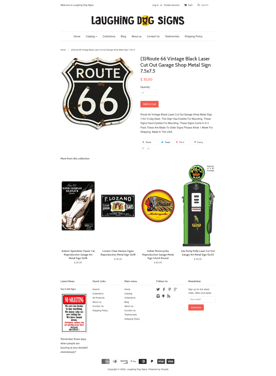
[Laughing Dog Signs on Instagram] (158, 296)
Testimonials (172, 36)
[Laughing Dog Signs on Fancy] (163, 296)
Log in (155, 5)
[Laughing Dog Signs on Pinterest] (169, 289)
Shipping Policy (194, 36)
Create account (171, 5)
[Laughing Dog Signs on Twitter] (158, 289)
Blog (123, 36)
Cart (190, 5)
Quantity (145, 87)
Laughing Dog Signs (137, 369)
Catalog (90, 36)
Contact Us (153, 36)
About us (136, 36)
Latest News (67, 281)
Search (96, 289)
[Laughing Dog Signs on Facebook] (164, 289)
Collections (109, 36)
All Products (98, 297)
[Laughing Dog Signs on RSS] (168, 296)
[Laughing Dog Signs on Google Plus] (175, 289)
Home (76, 36)
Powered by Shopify (158, 369)
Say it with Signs (68, 289)
